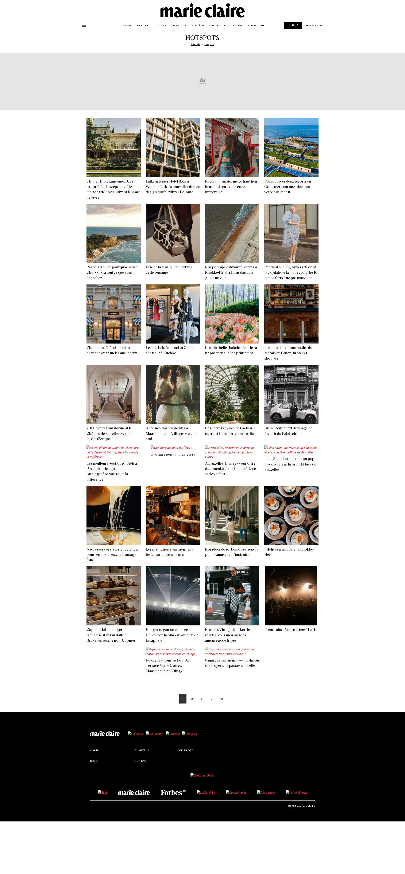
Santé (214, 25)
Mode (127, 25)
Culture (160, 25)
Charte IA (142, 750)
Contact (141, 761)
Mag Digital (233, 25)
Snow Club (256, 25)
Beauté (142, 25)
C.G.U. (94, 750)
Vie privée (185, 750)
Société (198, 25)
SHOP (293, 25)
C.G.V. (94, 761)
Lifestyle (179, 25)
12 (221, 699)
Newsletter (314, 25)
